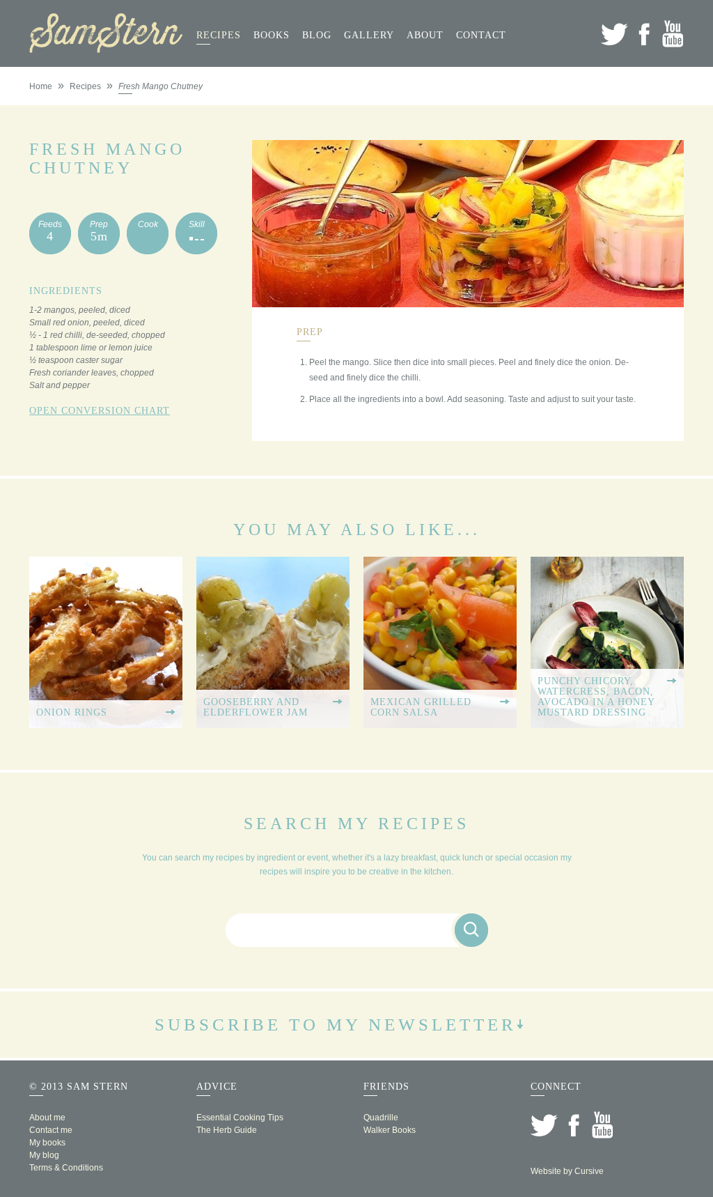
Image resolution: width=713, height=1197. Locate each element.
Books (271, 35)
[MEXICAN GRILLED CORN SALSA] (440, 723)
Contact (481, 35)
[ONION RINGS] (105, 723)
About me (47, 1117)
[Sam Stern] (105, 49)
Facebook (643, 33)
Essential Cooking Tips (239, 1117)
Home (40, 86)
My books (47, 1143)
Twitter (614, 33)
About (425, 35)
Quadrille (380, 1117)
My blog (44, 1155)
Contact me (50, 1130)
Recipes (218, 35)
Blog (316, 35)
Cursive (589, 1171)
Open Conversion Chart (99, 411)
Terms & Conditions (66, 1168)
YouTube (673, 33)
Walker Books (389, 1130)
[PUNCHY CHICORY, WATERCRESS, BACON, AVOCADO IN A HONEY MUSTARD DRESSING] (607, 723)
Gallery (369, 35)
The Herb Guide (226, 1130)
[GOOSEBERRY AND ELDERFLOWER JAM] (273, 723)
